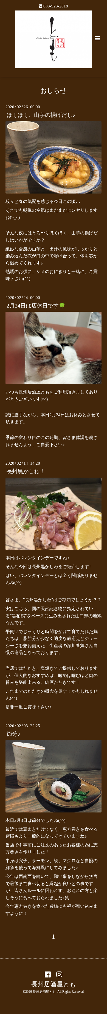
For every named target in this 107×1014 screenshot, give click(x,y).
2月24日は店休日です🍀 (36, 306)
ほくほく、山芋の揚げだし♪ (41, 115)
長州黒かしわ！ (26, 471)
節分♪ (13, 734)
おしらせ (53, 90)
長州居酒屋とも (53, 984)
